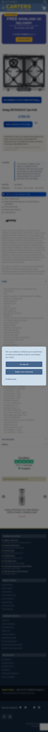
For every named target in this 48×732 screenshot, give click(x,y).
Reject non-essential (24, 371)
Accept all (24, 364)
